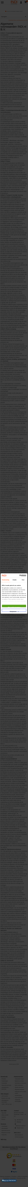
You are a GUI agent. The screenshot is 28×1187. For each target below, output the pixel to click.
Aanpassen (13, 611)
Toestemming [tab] (5, 579)
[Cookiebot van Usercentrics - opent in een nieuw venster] (19, 576)
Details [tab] (14, 579)
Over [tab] (23, 579)
